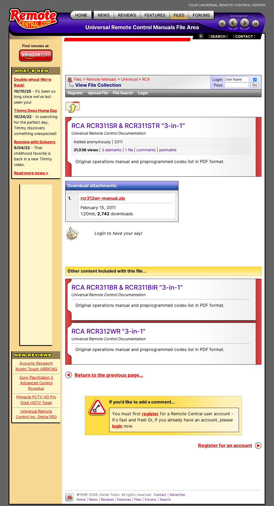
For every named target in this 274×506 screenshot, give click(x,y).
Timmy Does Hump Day (35, 110)
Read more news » (31, 173)
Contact (160, 495)
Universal (129, 79)
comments (146, 150)
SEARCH (218, 36)
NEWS (104, 15)
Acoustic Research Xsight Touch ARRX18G (36, 366)
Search (165, 499)
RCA (146, 79)
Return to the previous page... (109, 375)
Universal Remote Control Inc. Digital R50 (36, 414)
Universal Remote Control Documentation (108, 294)
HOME (81, 15)
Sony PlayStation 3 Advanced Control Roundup (36, 383)
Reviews (107, 499)
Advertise (177, 495)
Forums (151, 499)
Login (143, 92)
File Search (123, 92)
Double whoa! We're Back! (32, 82)
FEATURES (154, 15)
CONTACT (244, 36)
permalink (168, 150)
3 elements (111, 150)
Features (124, 499)
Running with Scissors (34, 141)
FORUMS (201, 15)
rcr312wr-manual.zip (103, 198)
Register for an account (225, 445)
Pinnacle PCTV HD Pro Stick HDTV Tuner (36, 400)
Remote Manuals (101, 79)
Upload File (98, 92)
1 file (129, 150)
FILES (179, 15)
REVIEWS (127, 15)
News (93, 499)
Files (78, 79)
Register (75, 92)
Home (81, 499)
